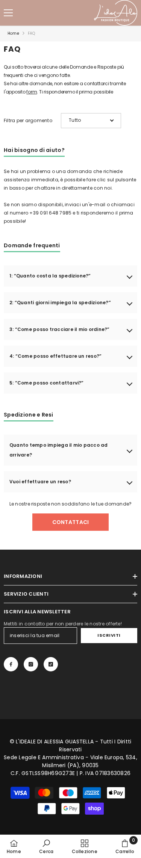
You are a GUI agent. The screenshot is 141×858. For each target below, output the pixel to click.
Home (13, 33)
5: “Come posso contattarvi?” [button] (46, 383)
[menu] (8, 12)
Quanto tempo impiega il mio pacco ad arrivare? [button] (58, 450)
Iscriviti (109, 635)
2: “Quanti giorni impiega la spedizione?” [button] (60, 302)
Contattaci (70, 522)
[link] (46, 846)
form (31, 92)
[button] (91, 120)
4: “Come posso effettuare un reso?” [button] (55, 356)
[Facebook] (11, 664)
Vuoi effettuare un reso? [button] (40, 481)
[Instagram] (31, 664)
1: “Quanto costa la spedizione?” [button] (50, 276)
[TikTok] (51, 664)
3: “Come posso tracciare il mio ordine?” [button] (59, 329)
